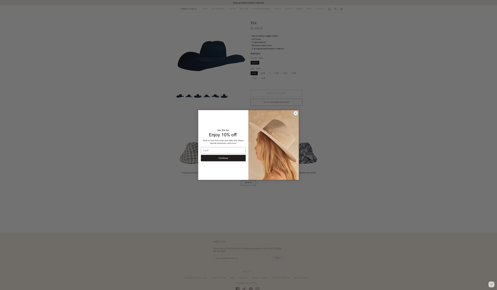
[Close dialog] (295, 113)
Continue (223, 158)
